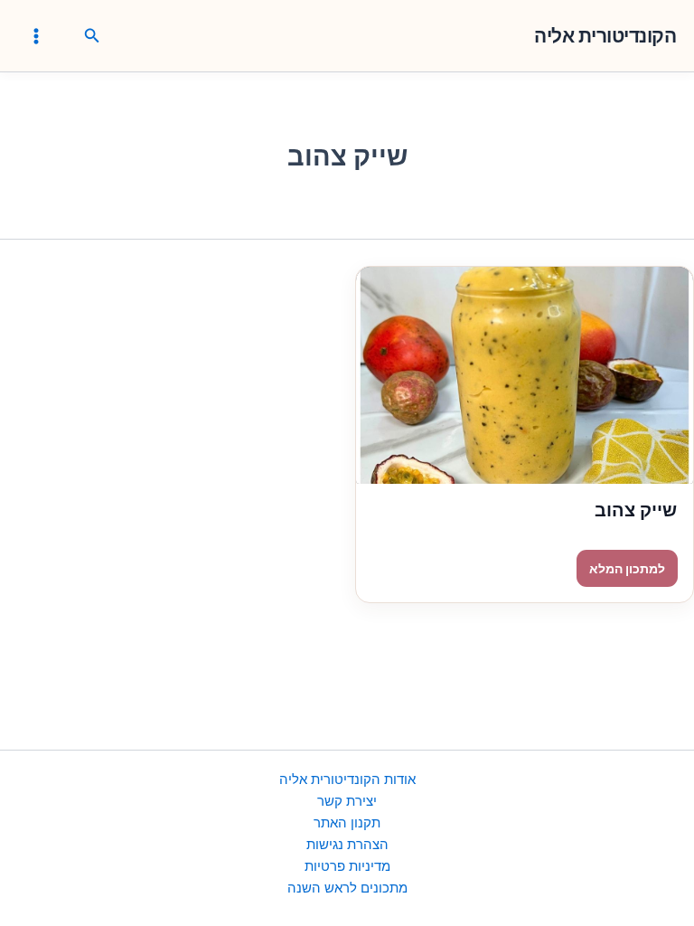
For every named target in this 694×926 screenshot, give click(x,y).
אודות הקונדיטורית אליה (347, 779)
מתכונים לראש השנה (347, 888)
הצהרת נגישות (347, 844)
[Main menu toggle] (36, 35)
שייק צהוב (636, 510)
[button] (90, 36)
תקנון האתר (347, 823)
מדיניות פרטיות (347, 866)
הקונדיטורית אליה (605, 35)
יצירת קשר (347, 801)
